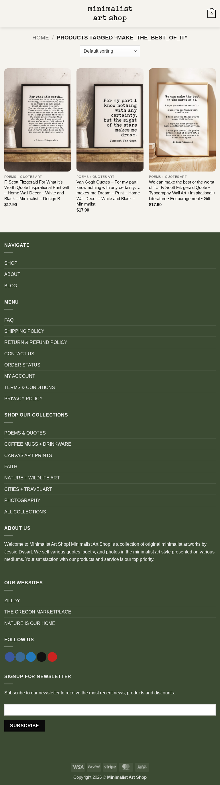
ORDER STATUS (22, 364)
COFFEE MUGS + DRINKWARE (37, 444)
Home (40, 38)
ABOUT (12, 274)
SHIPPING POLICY (24, 331)
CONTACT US (19, 353)
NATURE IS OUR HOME (29, 623)
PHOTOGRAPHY (22, 500)
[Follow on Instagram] (20, 657)
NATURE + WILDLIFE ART (32, 477)
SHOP (10, 263)
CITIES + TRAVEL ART (28, 489)
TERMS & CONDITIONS (29, 387)
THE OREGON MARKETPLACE (37, 611)
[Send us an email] (41, 657)
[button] (7, 14)
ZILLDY (12, 600)
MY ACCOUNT (19, 375)
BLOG (10, 285)
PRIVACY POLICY (23, 398)
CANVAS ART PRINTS (28, 455)
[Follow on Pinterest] (52, 657)
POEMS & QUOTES (25, 432)
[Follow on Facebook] (10, 657)
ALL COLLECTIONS (25, 511)
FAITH (10, 466)
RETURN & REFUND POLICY (35, 342)
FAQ (8, 319)
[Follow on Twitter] (31, 657)
